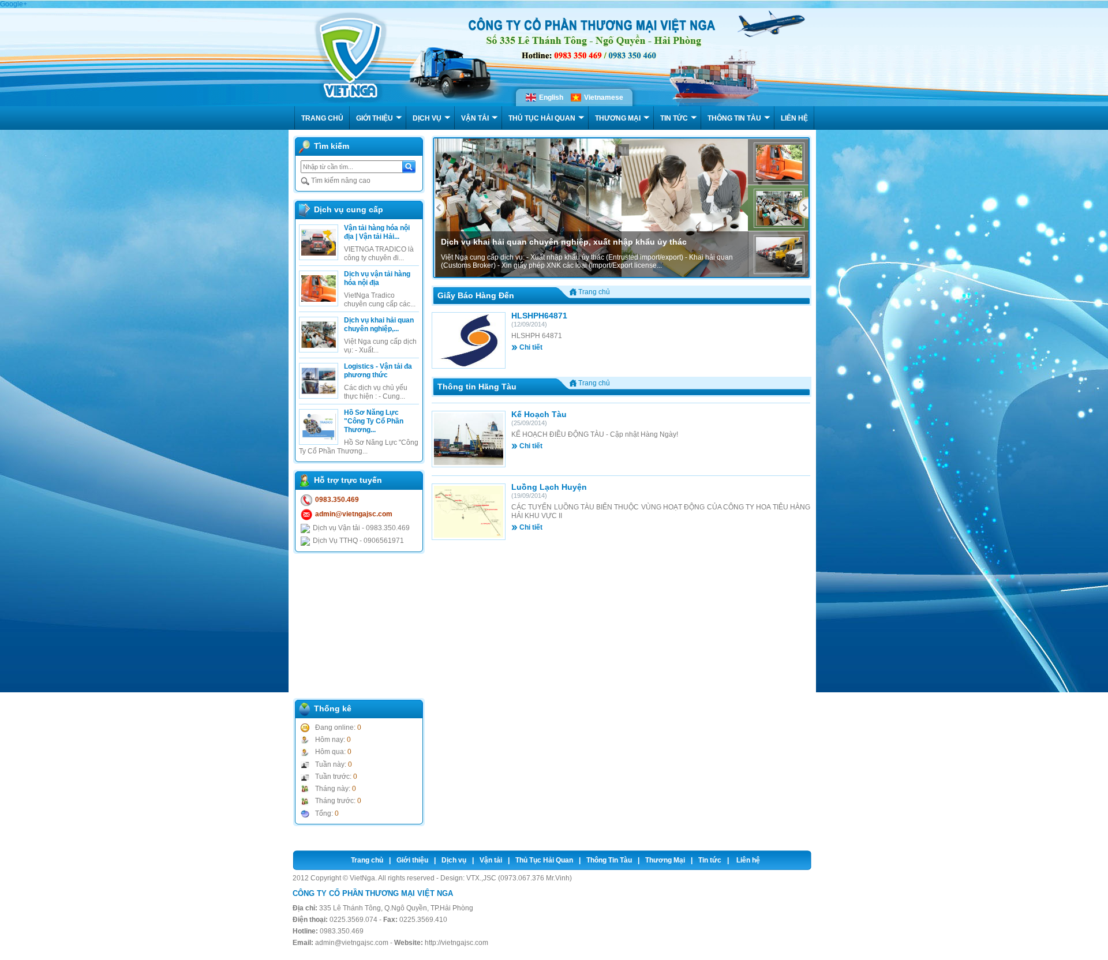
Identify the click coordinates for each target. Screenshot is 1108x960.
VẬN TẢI (475, 118)
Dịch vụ (453, 860)
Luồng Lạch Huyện (549, 487)
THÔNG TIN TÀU (734, 118)
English (551, 97)
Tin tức (709, 860)
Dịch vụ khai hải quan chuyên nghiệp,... (379, 324)
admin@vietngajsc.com (353, 514)
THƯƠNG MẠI (618, 118)
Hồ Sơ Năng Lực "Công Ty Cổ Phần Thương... (373, 421)
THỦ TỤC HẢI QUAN (541, 118)
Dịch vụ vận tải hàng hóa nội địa (377, 278)
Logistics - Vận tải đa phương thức (378, 370)
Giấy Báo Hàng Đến (475, 295)
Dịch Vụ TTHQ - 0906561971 (358, 541)
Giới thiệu (412, 860)
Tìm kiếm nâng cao (339, 181)
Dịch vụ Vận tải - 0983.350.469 (361, 528)
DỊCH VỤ (427, 118)
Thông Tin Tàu (609, 860)
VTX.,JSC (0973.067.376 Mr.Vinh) (519, 878)
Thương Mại (665, 860)
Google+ (13, 4)
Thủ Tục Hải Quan (544, 860)
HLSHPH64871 (539, 315)
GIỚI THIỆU (374, 118)
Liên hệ (748, 860)
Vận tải (491, 860)
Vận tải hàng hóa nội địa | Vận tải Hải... (377, 232)
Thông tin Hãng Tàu (476, 386)
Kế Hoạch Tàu (539, 414)
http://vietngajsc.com (456, 943)
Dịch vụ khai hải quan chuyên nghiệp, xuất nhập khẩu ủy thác (564, 241)
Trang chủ (367, 860)
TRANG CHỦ (322, 118)
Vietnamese (603, 97)
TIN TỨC (674, 118)
